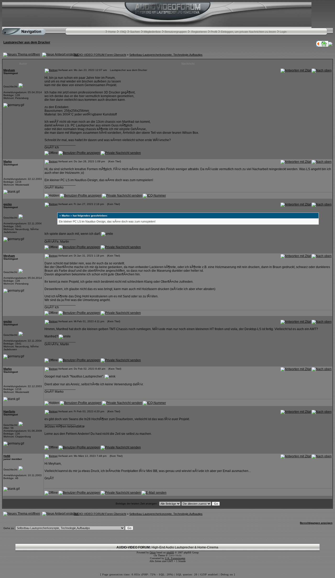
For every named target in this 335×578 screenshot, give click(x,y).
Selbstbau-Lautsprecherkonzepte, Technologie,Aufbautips (166, 54)
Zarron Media (175, 555)
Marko (7, 161)
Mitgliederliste (152, 31)
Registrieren (199, 31)
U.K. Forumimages (175, 558)
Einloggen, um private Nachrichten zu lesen (248, 31)
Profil (214, 31)
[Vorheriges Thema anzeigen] (318, 46)
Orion (153, 552)
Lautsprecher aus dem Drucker (26, 42)
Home (112, 31)
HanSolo (9, 411)
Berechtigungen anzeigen (316, 522)
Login (283, 31)
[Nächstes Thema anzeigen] (330, 45)
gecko (7, 204)
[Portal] (324, 46)
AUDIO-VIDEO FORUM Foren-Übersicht (100, 54)
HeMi (6, 456)
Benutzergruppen (176, 31)
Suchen (135, 31)
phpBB (170, 552)
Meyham (9, 70)
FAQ (123, 31)
